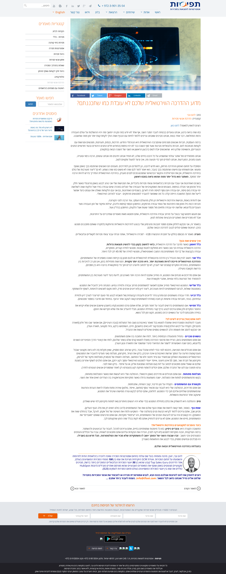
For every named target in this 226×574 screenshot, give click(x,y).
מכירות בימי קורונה (56, 42)
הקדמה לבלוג (58, 31)
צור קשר (74, 12)
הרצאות (112, 12)
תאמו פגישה (96, 548)
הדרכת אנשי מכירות (55, 82)
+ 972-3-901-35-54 (112, 6)
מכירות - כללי (58, 36)
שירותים (130, 12)
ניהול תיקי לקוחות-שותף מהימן (51, 71)
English (60, 12)
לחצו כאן (175, 125)
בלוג (97, 12)
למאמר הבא (79, 488)
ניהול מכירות (59, 54)
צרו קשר (113, 548)
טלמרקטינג (59, 76)
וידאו (87, 12)
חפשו (30, 104)
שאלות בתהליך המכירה (54, 65)
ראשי (157, 12)
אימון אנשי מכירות (56, 59)
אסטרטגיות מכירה (56, 48)
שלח (49, 515)
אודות (146, 12)
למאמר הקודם (190, 488)
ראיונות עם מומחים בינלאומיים (51, 88)
